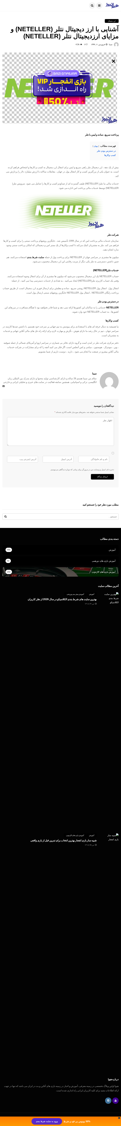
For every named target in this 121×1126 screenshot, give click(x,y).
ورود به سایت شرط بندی (47, 1121)
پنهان (96, 146)
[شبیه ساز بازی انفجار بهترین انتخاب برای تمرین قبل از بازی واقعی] (111, 951)
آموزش (91, 594)
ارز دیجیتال (111, 21)
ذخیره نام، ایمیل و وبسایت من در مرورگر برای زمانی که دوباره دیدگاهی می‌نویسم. (82, 469)
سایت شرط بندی (35, 257)
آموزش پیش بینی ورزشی (75, 594)
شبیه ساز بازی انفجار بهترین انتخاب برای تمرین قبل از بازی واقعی (63, 840)
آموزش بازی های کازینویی (75, 835)
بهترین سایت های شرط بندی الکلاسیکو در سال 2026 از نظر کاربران (62, 599)
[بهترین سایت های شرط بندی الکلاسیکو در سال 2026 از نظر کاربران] (111, 710)
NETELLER (112, 307)
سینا (110, 44)
